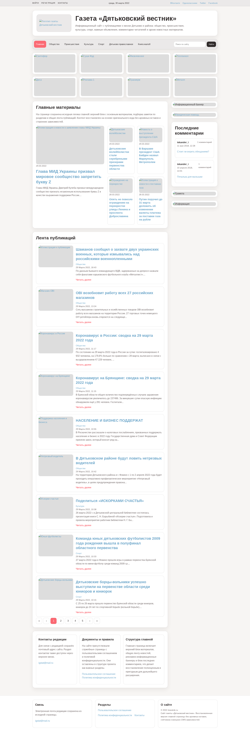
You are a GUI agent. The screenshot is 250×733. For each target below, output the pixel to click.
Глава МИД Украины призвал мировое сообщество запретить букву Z (68, 176)
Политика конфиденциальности (99, 677)
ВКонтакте (175, 3)
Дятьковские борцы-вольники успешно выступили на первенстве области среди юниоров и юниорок (113, 586)
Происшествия (71, 44)
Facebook (213, 3)
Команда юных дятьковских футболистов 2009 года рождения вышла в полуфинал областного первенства (118, 543)
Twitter (203, 3)
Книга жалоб (144, 44)
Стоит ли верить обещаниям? (193, 151)
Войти (35, 3)
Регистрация (48, 3)
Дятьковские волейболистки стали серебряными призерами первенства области (119, 158)
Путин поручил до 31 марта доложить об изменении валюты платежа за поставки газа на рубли (150, 209)
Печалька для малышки (189, 177)
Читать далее (83, 280)
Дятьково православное (121, 44)
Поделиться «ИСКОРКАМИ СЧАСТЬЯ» (110, 501)
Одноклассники (190, 3)
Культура (88, 44)
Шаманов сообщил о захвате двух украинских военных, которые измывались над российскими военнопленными (117, 254)
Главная (40, 44)
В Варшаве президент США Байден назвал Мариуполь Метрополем (149, 155)
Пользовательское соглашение (98, 674)
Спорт (101, 44)
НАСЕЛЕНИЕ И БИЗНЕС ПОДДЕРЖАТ (109, 420)
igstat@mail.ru (45, 663)
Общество (54, 44)
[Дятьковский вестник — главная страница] (54, 23)
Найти (211, 44)
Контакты (63, 3)
